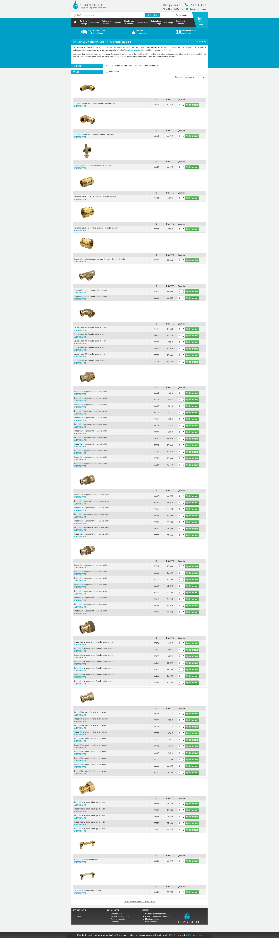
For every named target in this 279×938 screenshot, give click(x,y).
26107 (156, 663)
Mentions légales (152, 919)
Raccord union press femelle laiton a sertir (91, 496)
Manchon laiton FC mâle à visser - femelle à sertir (95, 198)
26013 (156, 458)
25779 (156, 830)
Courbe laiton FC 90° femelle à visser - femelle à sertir (96, 135)
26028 (156, 727)
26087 (156, 605)
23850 (156, 229)
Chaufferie (94, 23)
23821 (156, 136)
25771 (156, 804)
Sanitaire (117, 23)
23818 (156, 861)
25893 (156, 329)
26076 (156, 509)
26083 (156, 579)
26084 (156, 586)
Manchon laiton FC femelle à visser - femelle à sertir (96, 229)
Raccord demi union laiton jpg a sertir (89, 803)
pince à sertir (134, 50)
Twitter (79, 916)
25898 (156, 355)
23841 (156, 198)
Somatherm (113, 72)
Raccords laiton (97, 42)
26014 (156, 465)
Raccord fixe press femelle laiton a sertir (91, 713)
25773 (156, 810)
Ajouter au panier (192, 105)
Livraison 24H (116, 914)
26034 (156, 753)
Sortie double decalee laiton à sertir (88, 860)
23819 (156, 892)
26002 (156, 399)
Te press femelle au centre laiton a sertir (90, 291)
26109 (156, 676)
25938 (156, 298)
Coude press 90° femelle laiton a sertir (90, 329)
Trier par (179, 77)
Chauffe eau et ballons (129, 22)
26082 (156, 573)
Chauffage (168, 23)
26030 (156, 740)
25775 (156, 817)
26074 (156, 496)
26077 (156, 516)
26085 (156, 592)
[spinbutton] (181, 105)
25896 (156, 342)
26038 (156, 766)
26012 (156, 452)
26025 (156, 714)
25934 (156, 291)
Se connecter (182, 15)
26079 (156, 529)
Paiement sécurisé (118, 919)
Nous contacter (151, 922)
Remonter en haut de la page (139, 902)
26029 (156, 733)
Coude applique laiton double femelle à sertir (92, 167)
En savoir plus (195, 935)
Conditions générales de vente (157, 916)
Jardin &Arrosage (83, 22)
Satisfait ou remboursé (120, 916)
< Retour (201, 41)
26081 (156, 566)
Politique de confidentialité (155, 914)
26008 (156, 426)
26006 (156, 419)
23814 (156, 167)
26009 (156, 432)
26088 (156, 612)
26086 (156, 599)
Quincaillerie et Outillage (156, 22)
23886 (156, 260)
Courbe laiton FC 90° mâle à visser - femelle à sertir (95, 104)
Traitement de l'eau (106, 22)
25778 (156, 823)
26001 (156, 393)
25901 (156, 362)
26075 (156, 502)
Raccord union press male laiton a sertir (90, 392)
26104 (156, 643)
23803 (156, 105)
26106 (156, 656)
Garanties (115, 922)
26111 (156, 682)
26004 (156, 406)
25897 (156, 349)
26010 (156, 439)
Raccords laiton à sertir (120, 42)
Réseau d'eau (142, 23)
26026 (156, 720)
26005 (156, 412)
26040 (156, 772)
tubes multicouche (116, 47)
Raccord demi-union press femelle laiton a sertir (94, 643)
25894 (156, 336)
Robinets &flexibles (180, 22)
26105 (156, 650)
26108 (156, 669)
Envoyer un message (198, 9)
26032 (156, 746)
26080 (156, 535)
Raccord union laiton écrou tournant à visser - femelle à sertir (99, 260)
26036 (156, 759)
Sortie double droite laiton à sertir (87, 892)
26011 (156, 445)
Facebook (80, 914)
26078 (156, 522)
